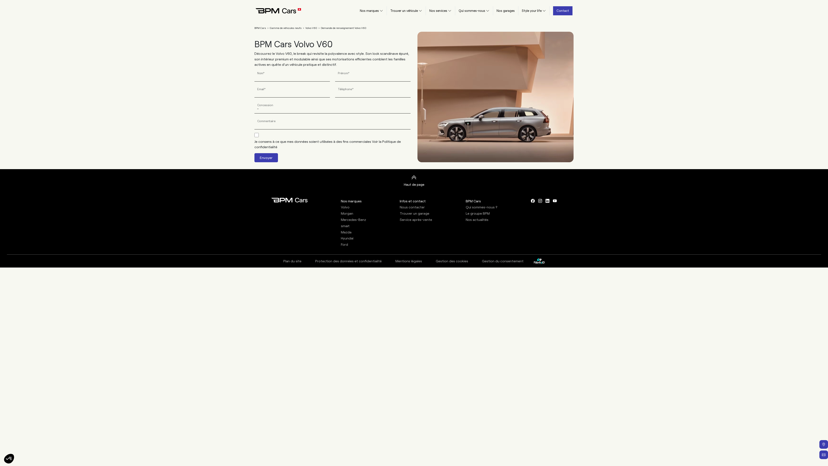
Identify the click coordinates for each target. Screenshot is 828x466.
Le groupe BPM (478, 213)
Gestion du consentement (503, 261)
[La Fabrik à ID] (539, 261)
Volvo (345, 207)
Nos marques (369, 11)
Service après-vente (416, 219)
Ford (344, 244)
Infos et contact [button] (413, 201)
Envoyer (266, 158)
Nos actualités (477, 219)
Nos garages (506, 11)
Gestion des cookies (452, 261)
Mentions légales (408, 261)
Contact (563, 11)
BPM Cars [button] (473, 201)
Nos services (438, 11)
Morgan (347, 213)
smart (345, 226)
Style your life (532, 11)
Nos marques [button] (351, 201)
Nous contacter (412, 207)
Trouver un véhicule (404, 11)
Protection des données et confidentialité (348, 261)
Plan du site (292, 261)
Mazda (346, 232)
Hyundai (347, 238)
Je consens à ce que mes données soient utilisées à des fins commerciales (327, 144)
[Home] (275, 10)
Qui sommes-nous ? (481, 207)
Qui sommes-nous (472, 11)
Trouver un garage (414, 213)
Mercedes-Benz (353, 219)
